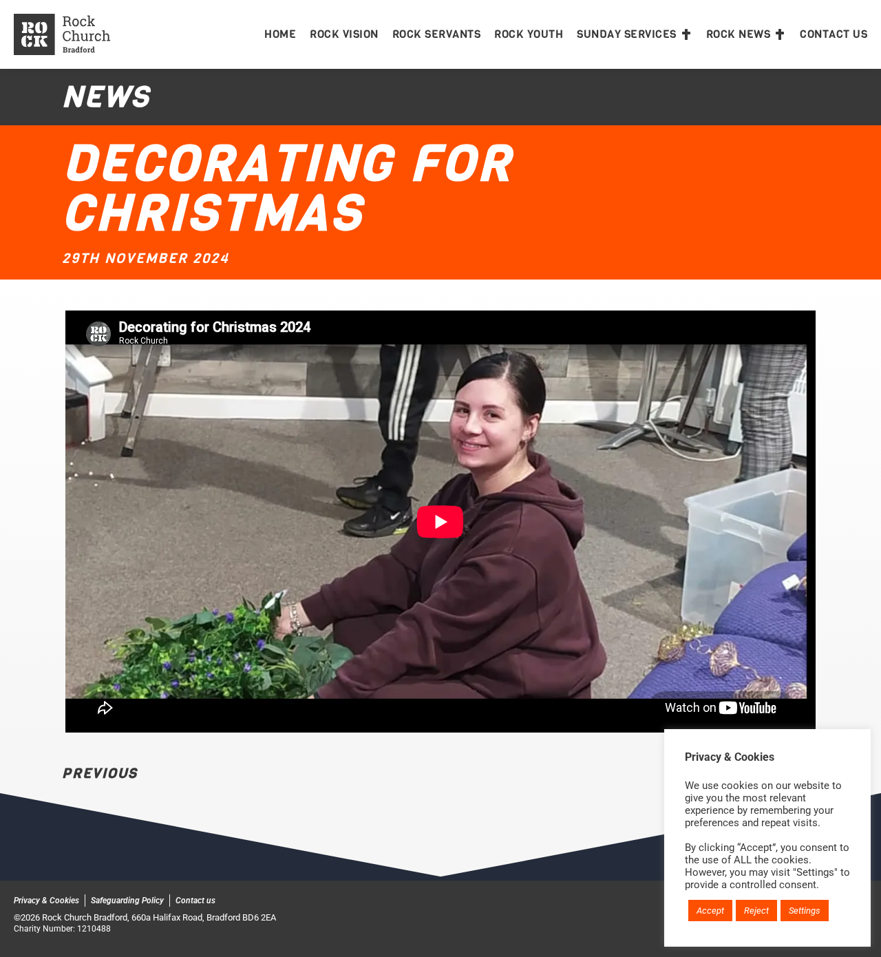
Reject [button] (756, 910)
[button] (634, 34)
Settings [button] (804, 910)
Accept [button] (710, 910)
